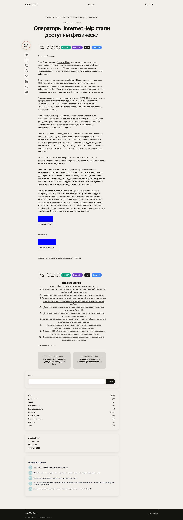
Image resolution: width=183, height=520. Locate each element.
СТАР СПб (85, 98)
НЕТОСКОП (31, 4)
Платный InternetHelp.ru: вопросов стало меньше (74, 286)
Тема (30, 426)
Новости (31, 412)
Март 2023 (32, 445)
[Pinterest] (26, 76)
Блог (30, 396)
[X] (26, 60)
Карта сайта (153, 514)
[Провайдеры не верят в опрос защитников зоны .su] (89, 360)
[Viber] (26, 65)
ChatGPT (65, 47)
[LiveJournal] (26, 86)
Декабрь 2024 (34, 438)
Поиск (31, 376)
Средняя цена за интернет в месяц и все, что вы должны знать (74, 295)
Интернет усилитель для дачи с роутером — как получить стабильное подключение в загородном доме (74, 326)
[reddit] (26, 92)
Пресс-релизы (34, 416)
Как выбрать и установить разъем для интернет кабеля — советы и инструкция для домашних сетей (74, 320)
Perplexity (77, 47)
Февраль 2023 (34, 448)
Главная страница (52, 17)
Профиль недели (35, 419)
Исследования (34, 406)
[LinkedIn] (26, 81)
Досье (30, 402)
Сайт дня (31, 422)
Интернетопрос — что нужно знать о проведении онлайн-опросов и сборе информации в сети (74, 291)
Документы (32, 399)
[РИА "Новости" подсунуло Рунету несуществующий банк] (54, 360)
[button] (146, 4)
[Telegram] (26, 54)
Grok (87, 47)
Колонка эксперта (35, 409)
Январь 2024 (33, 441)
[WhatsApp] (26, 70)
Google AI (96, 47)
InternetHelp (63, 62)
